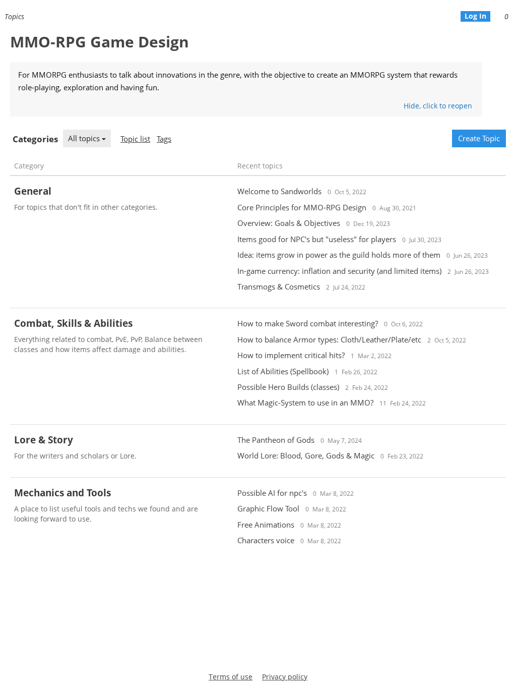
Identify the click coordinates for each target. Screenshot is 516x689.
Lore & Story (43, 439)
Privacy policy (284, 676)
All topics (85, 138)
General (32, 191)
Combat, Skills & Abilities (73, 323)
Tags (164, 139)
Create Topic (479, 138)
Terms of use (230, 676)
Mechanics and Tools (62, 492)
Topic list (135, 139)
